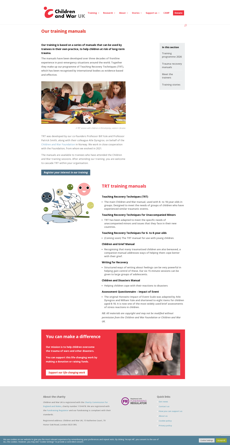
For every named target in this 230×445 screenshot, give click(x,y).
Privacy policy (165, 425)
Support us (151, 13)
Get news (163, 401)
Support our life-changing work (66, 372)
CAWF (166, 13)
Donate (178, 12)
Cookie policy (165, 420)
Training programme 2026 (172, 55)
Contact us (164, 406)
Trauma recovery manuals (172, 65)
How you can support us (170, 411)
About (122, 13)
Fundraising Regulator (58, 410)
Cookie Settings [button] (206, 440)
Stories (135, 13)
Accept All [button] (221, 440)
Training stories (171, 84)
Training (92, 13)
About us (163, 416)
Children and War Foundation (58, 144)
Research (108, 13)
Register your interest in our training (66, 172)
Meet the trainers (167, 76)
